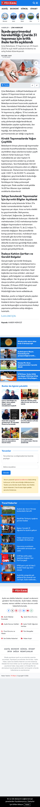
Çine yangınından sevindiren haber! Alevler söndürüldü (29, 441)
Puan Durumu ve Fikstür (8, 632)
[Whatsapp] (31, 610)
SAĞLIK (16, 651)
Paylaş (6, 85)
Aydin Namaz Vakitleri (11, 624)
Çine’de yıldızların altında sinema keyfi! (29, 421)
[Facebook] (8, 610)
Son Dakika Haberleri (10, 638)
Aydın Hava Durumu (30, 617)
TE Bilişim (13, 675)
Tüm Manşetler (28, 631)
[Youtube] (27, 610)
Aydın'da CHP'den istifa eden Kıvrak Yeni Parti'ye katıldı (29, 402)
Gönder (6, 473)
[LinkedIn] (24, 610)
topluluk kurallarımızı (21, 480)
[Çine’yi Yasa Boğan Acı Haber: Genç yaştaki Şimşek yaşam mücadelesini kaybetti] (10, 394)
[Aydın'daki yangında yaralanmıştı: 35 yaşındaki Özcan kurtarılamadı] (10, 414)
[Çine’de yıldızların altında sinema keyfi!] (29, 414)
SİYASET (33, 9)
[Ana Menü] (37, 3)
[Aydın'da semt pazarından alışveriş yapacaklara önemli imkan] (10, 432)
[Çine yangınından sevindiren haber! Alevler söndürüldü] (29, 432)
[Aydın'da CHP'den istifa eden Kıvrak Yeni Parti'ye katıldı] (29, 394)
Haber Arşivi (27, 638)
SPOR (9, 651)
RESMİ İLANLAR (26, 651)
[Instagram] (20, 610)
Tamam (27, 804)
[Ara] (34, 3)
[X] (12, 610)
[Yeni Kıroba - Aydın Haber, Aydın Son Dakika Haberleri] (9, 2)
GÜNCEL (24, 9)
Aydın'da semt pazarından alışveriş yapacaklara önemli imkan (10, 441)
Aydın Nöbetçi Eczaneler (7, 618)
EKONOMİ (14, 9)
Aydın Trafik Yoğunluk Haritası (29, 625)
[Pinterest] (16, 610)
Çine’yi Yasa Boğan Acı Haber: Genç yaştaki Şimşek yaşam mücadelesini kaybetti (9, 403)
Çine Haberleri (17, 27)
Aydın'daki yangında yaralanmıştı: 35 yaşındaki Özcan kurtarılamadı (10, 422)
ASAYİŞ (5, 9)
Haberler (5, 27)
